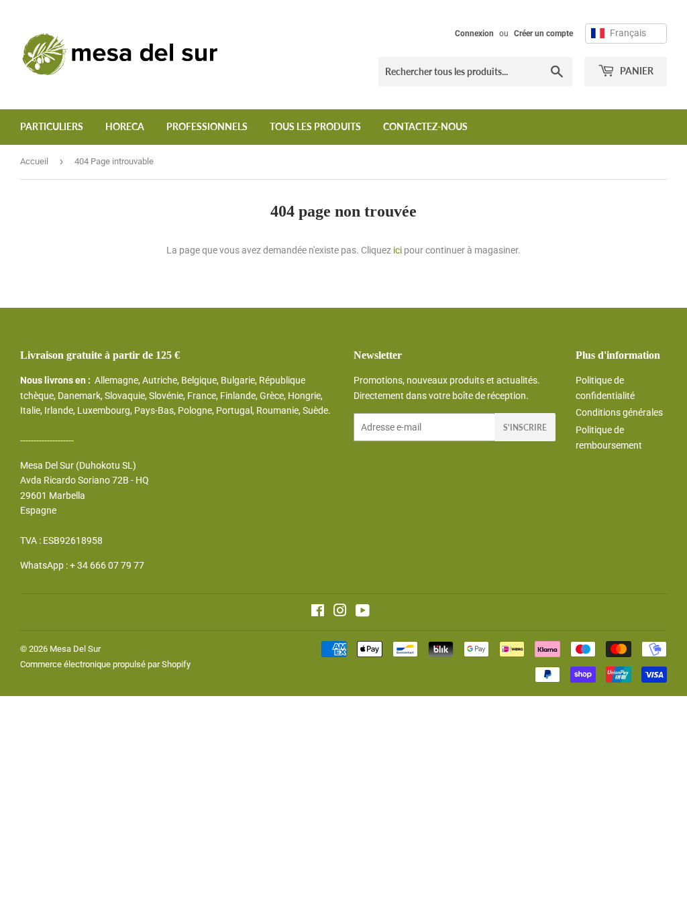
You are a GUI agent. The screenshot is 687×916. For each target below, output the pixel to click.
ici (397, 250)
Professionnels (207, 126)
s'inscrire (525, 427)
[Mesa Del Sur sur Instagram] (340, 612)
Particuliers (51, 126)
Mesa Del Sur (75, 649)
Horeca (124, 126)
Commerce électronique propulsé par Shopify (105, 664)
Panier (635, 70)
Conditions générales (619, 412)
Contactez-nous (425, 126)
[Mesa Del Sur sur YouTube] (363, 612)
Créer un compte (543, 33)
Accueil (34, 161)
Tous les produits (315, 126)
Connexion (474, 33)
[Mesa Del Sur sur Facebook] (318, 612)
